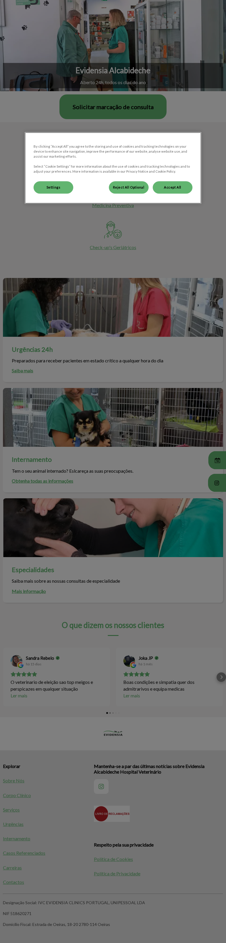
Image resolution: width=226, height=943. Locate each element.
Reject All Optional (128, 187)
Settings (53, 187)
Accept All (172, 187)
